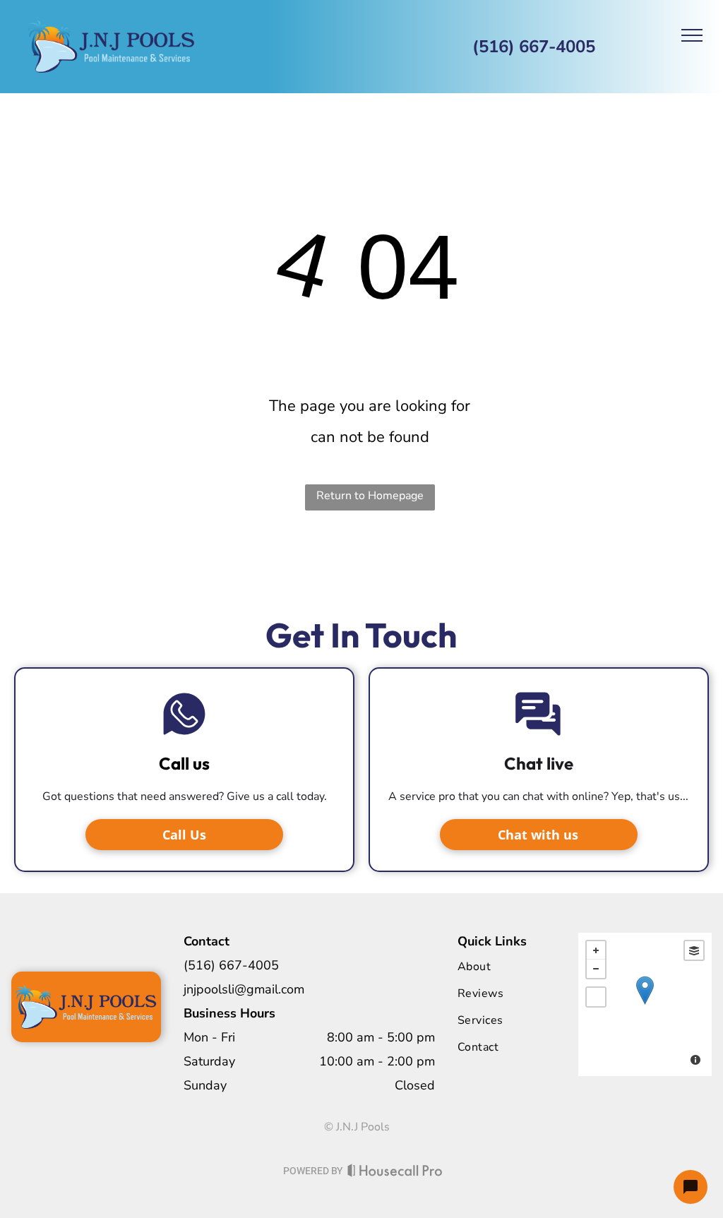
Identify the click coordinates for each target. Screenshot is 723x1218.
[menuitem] (515, 966)
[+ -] (645, 1004)
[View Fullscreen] (596, 997)
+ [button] (596, 950)
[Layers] (694, 950)
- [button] (596, 969)
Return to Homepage (370, 495)
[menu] (692, 35)
